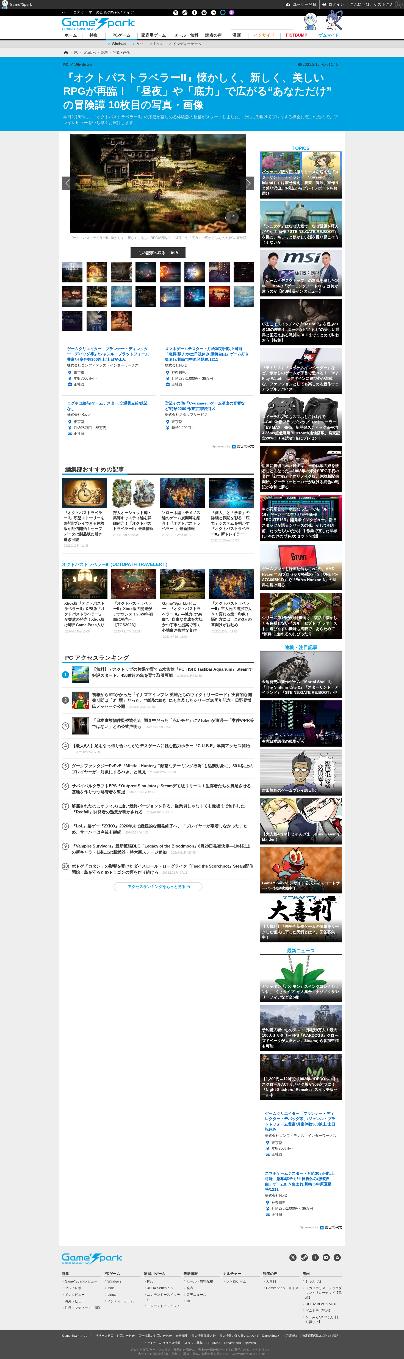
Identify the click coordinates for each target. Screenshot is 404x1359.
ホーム (71, 35)
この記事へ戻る (158, 252)
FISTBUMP (296, 35)
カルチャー (232, 1274)
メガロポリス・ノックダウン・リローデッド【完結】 (323, 1292)
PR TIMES (213, 1342)
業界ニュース (196, 1295)
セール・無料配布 (200, 1281)
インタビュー (75, 1295)
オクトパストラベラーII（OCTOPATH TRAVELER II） (116, 564)
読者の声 (213, 35)
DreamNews (232, 1342)
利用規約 (292, 1335)
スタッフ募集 (193, 1342)
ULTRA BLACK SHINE (322, 1304)
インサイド (264, 35)
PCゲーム (121, 35)
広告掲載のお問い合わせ (155, 1335)
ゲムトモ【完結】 (319, 1311)
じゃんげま (314, 1281)
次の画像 (247, 183)
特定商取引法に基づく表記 (320, 1335)
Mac (140, 44)
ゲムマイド (329, 35)
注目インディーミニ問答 (83, 1308)
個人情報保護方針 (204, 1335)
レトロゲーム (236, 1281)
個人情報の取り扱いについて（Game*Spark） (251, 1335)
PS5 (150, 1281)
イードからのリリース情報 (162, 1342)
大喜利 (271, 1281)
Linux (158, 44)
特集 (94, 35)
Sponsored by (221, 446)
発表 (190, 1288)
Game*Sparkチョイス (282, 1288)
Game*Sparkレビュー (81, 1281)
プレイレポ (73, 1288)
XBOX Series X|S (160, 1288)
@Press (250, 1342)
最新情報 (191, 1274)
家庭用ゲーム (153, 35)
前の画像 (69, 183)
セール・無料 (186, 35)
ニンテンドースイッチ (163, 1306)
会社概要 (182, 1335)
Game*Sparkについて (77, 1335)
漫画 (237, 35)
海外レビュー (75, 1301)
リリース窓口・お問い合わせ (115, 1335)
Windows (119, 44)
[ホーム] (65, 52)
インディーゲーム (187, 44)
